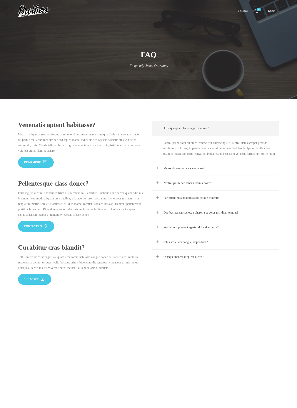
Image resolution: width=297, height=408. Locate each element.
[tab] (215, 128)
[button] (215, 128)
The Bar (243, 10)
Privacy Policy (27, 368)
